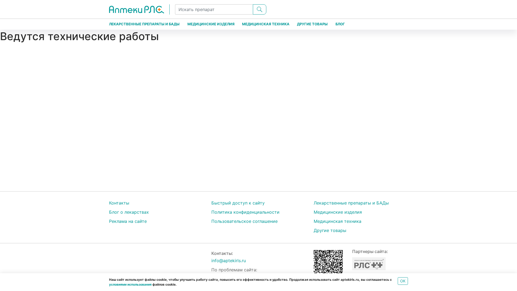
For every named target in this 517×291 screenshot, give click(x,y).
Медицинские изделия (211, 24)
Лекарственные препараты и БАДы (144, 24)
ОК (403, 281)
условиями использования (130, 284)
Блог (340, 24)
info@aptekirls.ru (228, 260)
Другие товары (312, 24)
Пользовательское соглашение (244, 221)
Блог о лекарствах (129, 212)
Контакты (119, 203)
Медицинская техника (265, 24)
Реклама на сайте (128, 221)
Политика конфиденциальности (245, 212)
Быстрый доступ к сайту (238, 203)
